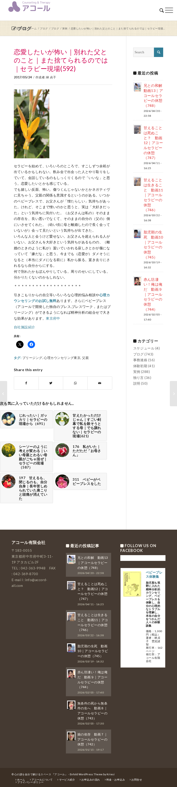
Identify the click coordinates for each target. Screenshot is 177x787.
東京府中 (53, 318)
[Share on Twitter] (51, 383)
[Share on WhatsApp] (75, 383)
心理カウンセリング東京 (62, 358)
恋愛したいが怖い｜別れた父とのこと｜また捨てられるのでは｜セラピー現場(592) (61, 60)
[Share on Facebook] (26, 383)
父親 (85, 358)
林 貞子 (51, 77)
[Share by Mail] (100, 383)
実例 (136, 371)
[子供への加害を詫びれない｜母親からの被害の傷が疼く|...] (173, 393)
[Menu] (169, 10)
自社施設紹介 (24, 327)
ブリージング (32, 358)
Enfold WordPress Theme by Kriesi (92, 774)
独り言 (138, 377)
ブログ (138, 354)
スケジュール (144, 348)
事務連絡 (140, 360)
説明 (136, 383)
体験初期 (140, 366)
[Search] (161, 10)
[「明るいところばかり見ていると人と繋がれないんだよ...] (3, 393)
